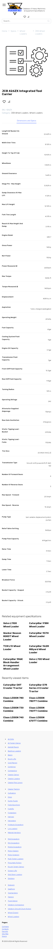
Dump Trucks (13, 801)
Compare (5, 927)
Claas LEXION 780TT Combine (38, 700)
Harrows (11, 817)
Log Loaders (12, 829)
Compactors (12, 771)
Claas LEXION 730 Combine (13, 709)
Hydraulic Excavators (15, 825)
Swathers (11, 889)
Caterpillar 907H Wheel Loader (39, 635)
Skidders (11, 878)
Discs (10, 797)
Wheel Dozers (13, 913)
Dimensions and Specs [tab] (26, 121)
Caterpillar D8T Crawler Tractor (13, 686)
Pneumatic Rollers (14, 863)
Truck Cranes (12, 901)
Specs (13, 31)
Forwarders (12, 813)
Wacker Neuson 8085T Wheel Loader (12, 636)
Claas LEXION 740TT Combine (38, 709)
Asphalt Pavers (13, 747)
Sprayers (11, 885)
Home (4, 31)
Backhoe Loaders (14, 751)
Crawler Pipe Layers (15, 783)
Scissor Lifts (12, 871)
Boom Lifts (12, 759)
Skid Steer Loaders (15, 874)
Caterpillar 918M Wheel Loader (38, 625)
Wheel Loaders (23, 32)
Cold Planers (12, 763)
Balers (10, 755)
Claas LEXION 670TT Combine (38, 719)
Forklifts (11, 809)
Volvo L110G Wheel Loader (11, 625)
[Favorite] (25, 16)
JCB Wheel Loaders (40, 32)
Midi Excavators (13, 839)
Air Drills (11, 739)
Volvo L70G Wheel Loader (39, 661)
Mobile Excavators (14, 847)
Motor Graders (13, 851)
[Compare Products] (28, 16)
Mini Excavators (13, 843)
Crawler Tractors (14, 789)
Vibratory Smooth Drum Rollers (19, 909)
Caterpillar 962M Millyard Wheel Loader (39, 649)
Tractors (11, 897)
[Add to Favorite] (4, 101)
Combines (12, 767)
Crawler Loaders (14, 779)
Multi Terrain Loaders (15, 859)
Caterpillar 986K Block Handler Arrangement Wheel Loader (13, 664)
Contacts (5, 929)
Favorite (5, 931)
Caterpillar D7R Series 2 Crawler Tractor (39, 688)
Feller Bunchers (14, 805)
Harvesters (12, 821)
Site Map (5, 934)
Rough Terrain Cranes (16, 867)
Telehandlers (13, 893)
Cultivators (12, 793)
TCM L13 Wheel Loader (11, 648)
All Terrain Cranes (14, 743)
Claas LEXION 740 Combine (13, 719)
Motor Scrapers (13, 855)
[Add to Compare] (9, 101)
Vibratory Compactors (16, 905)
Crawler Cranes (13, 775)
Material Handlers (14, 833)
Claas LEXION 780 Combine (13, 700)
